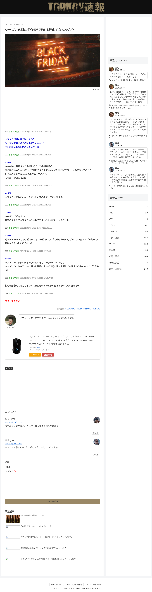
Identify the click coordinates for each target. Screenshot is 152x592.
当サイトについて (57, 585)
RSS (68, 585)
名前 (7, 462)
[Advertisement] (52, 109)
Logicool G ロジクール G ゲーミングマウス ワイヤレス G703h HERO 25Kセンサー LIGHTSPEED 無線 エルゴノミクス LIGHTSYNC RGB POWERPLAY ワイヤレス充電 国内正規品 (61, 340)
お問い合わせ (77, 585)
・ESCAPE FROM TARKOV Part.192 (82, 309)
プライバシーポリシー (93, 585)
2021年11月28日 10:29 (13, 444)
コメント (10, 471)
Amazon (35, 355)
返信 (96, 433)
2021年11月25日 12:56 (13, 422)
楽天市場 (48, 355)
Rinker (39, 347)
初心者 (10, 368)
